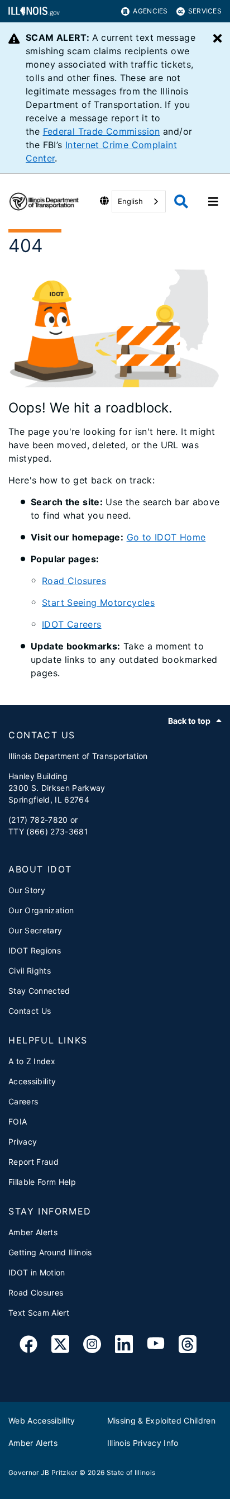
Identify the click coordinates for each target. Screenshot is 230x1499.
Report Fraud (33, 1161)
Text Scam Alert (38, 1312)
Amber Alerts (33, 1232)
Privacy (22, 1141)
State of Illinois (131, 1472)
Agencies (150, 11)
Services (205, 11)
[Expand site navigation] (213, 202)
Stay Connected (39, 990)
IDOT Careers (72, 624)
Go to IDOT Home (166, 537)
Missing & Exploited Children (161, 1420)
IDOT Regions (34, 950)
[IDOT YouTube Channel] (156, 1346)
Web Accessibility (41, 1420)
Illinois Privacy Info (143, 1443)
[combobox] (139, 201)
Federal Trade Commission (101, 131)
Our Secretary (35, 930)
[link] (28, 1346)
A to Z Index (31, 1061)
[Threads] (188, 1346)
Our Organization (41, 910)
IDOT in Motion (36, 1272)
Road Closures (74, 580)
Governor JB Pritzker (43, 1472)
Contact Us (29, 1011)
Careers (23, 1101)
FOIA (17, 1121)
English (130, 201)
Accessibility (32, 1081)
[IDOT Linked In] (124, 1346)
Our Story (26, 890)
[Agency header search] (181, 201)
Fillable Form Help (42, 1182)
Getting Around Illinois (50, 1252)
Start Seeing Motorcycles (98, 602)
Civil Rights (29, 970)
